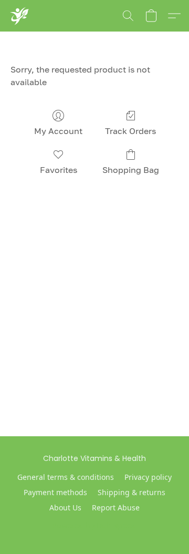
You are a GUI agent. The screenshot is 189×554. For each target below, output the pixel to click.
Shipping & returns (131, 492)
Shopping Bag (130, 170)
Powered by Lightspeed (94, 525)
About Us (65, 507)
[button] (19, 16)
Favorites (58, 170)
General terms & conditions (65, 477)
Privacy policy (148, 477)
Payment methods (55, 492)
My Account (58, 131)
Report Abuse (116, 507)
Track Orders (130, 131)
